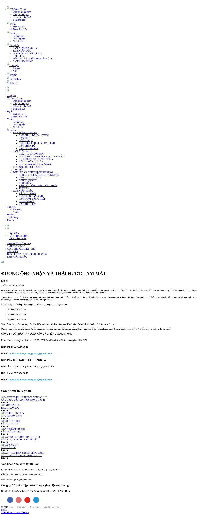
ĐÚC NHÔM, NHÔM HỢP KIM (35, 164)
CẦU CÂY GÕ (8, 447)
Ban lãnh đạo (19, 20)
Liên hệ (10, 220)
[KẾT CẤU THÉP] (11, 421)
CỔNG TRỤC (26, 140)
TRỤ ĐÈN (24, 188)
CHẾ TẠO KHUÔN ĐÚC (31, 153)
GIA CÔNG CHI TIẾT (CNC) (27, 53)
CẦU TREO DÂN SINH (31, 196)
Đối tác (10, 214)
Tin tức (10, 119)
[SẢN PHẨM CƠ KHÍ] (13, 429)
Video (16, 70)
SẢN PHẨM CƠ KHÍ (11, 431)
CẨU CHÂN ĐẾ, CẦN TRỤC (34, 135)
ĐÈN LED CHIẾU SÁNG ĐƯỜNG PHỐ (39, 175)
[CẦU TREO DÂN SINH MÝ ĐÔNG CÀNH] (24, 397)
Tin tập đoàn (19, 36)
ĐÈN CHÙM (25, 183)
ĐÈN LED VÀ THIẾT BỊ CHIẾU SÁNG (33, 58)
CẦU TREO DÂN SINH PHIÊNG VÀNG (21, 455)
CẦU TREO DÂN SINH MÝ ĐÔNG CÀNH (23, 400)
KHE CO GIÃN (26, 201)
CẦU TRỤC (25, 138)
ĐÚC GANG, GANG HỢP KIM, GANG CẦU (41, 156)
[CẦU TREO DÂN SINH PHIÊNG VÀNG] (23, 453)
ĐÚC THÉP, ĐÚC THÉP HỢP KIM (36, 159)
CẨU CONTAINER (28, 148)
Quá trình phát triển (22, 12)
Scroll (4, 510)
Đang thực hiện (20, 29)
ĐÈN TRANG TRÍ (28, 180)
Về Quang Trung (15, 98)
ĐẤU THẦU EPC (27, 204)
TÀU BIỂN (18, 56)
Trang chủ (11, 95)
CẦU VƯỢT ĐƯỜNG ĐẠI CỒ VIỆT (19, 439)
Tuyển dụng (12, 217)
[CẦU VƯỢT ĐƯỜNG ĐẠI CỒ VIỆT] (20, 437)
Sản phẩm (11, 130)
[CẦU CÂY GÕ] (9, 445)
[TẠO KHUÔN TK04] (12, 413)
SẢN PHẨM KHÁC (23, 61)
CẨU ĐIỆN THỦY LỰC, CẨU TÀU (37, 143)
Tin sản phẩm (19, 38)
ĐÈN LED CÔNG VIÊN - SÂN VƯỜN (38, 185)
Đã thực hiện (19, 26)
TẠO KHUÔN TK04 (11, 415)
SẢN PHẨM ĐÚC (22, 50)
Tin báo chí (18, 41)
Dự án (10, 111)
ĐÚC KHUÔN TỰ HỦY (31, 161)
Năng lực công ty (21, 14)
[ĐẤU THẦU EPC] (11, 405)
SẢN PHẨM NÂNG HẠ (25, 48)
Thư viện (11, 206)
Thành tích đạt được (22, 17)
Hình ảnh (17, 68)
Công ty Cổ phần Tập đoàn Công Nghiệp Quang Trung (35, 507)
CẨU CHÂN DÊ (27, 146)
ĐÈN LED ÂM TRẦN (30, 177)
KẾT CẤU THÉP (27, 193)
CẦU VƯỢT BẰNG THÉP (32, 199)
